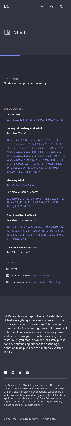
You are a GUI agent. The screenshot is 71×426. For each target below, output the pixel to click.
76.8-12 (25, 144)
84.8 (39, 235)
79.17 (53, 148)
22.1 (9, 119)
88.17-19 (43, 152)
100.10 (47, 167)
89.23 (21, 156)
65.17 (45, 231)
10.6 (32, 198)
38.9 (9, 202)
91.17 (60, 119)
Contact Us (10, 418)
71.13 (10, 144)
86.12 (46, 235)
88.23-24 (55, 152)
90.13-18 (59, 156)
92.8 (20, 163)
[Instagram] (13, 372)
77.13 (20, 235)
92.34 (51, 163)
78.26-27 (30, 235)
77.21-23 (48, 144)
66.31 (47, 202)
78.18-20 (12, 148)
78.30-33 (31, 148)
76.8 (13, 235)
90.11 (49, 156)
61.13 (30, 231)
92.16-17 (41, 163)
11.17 (18, 227)
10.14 (10, 227)
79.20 (61, 148)
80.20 (21, 152)
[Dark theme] (42, 6)
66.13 (53, 231)
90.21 (62, 235)
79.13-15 (43, 148)
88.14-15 (31, 152)
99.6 (39, 167)
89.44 (41, 156)
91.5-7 (18, 206)
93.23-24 (16, 167)
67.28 (29, 119)
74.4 (36, 119)
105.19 (36, 171)
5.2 (20, 198)
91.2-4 (52, 119)
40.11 (22, 202)
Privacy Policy (49, 418)
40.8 (15, 202)
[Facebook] (5, 372)
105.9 (27, 171)
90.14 (43, 119)
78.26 (21, 148)
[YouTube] (27, 372)
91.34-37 (12, 163)
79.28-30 (12, 152)
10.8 (38, 198)
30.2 (15, 119)
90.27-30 (23, 160)
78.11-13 (60, 144)
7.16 (25, 198)
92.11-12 (30, 163)
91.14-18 (50, 160)
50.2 (17, 231)
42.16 (24, 140)
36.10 (54, 227)
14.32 (45, 198)
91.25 (60, 160)
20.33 (33, 227)
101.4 (56, 167)
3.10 (14, 198)
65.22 (32, 140)
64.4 (37, 231)
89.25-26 (31, 156)
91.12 (26, 206)
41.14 (30, 202)
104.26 (11, 171)
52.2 (23, 231)
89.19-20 (12, 156)
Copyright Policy (29, 418)
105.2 (19, 171)
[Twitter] (20, 372)
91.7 (41, 160)
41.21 (62, 227)
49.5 (22, 119)
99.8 (23, 238)
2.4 (8, 198)
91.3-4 (33, 160)
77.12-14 (36, 144)
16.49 (10, 140)
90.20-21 (12, 160)
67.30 (56, 140)
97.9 (33, 167)
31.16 (60, 198)
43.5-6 (39, 202)
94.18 (26, 167)
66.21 (40, 140)
